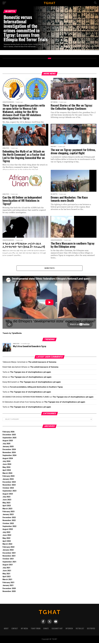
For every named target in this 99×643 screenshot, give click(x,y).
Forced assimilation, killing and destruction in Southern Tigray (36, 387)
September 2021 (9, 562)
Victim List (80, 628)
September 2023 (9, 491)
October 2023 (8, 488)
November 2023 (9, 485)
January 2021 (8, 585)
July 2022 (6, 532)
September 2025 (9, 438)
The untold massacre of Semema (42, 362)
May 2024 (6, 467)
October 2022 (8, 523)
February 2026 (8, 432)
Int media (24, 628)
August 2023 (8, 494)
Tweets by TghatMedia (12, 333)
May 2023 (6, 503)
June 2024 (7, 464)
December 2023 (9, 482)
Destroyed (91, 628)
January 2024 (8, 479)
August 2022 (8, 529)
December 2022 (9, 517)
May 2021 (6, 574)
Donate (46, 628)
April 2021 (7, 577)
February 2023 (8, 512)
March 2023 (7, 509)
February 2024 (8, 476)
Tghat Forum (35, 628)
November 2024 (9, 452)
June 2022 (7, 535)
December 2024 (9, 449)
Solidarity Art (57, 628)
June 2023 (7, 500)
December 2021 (9, 553)
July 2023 (6, 497)
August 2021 (8, 565)
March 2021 (7, 579)
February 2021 (8, 582)
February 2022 (8, 547)
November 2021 (9, 556)
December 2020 (9, 588)
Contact (14, 628)
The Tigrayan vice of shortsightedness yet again (30, 372)
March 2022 (7, 544)
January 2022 (8, 550)
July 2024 (6, 461)
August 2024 (8, 458)
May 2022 (6, 538)
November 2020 (9, 591)
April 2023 (7, 506)
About (6, 628)
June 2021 (7, 571)
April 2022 (7, 541)
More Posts (50, 268)
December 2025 (9, 435)
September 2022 (9, 526)
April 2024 (7, 470)
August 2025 (8, 441)
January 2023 (8, 514)
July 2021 (6, 568)
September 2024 (9, 455)
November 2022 (9, 520)
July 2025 (6, 444)
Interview (69, 628)
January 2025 (8, 447)
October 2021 (8, 559)
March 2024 (7, 473)
